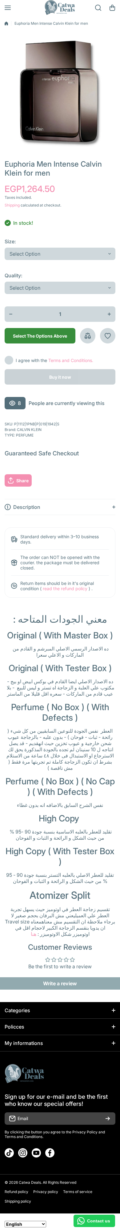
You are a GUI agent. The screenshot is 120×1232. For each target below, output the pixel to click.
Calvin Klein (29, 429)
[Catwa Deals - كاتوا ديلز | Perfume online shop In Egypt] (60, 7)
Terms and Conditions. (70, 360)
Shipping (12, 205)
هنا (33, 934)
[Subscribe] (107, 1118)
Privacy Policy (85, 1132)
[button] (112, 8)
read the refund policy (65, 588)
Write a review (60, 983)
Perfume (25, 435)
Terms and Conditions (23, 1136)
